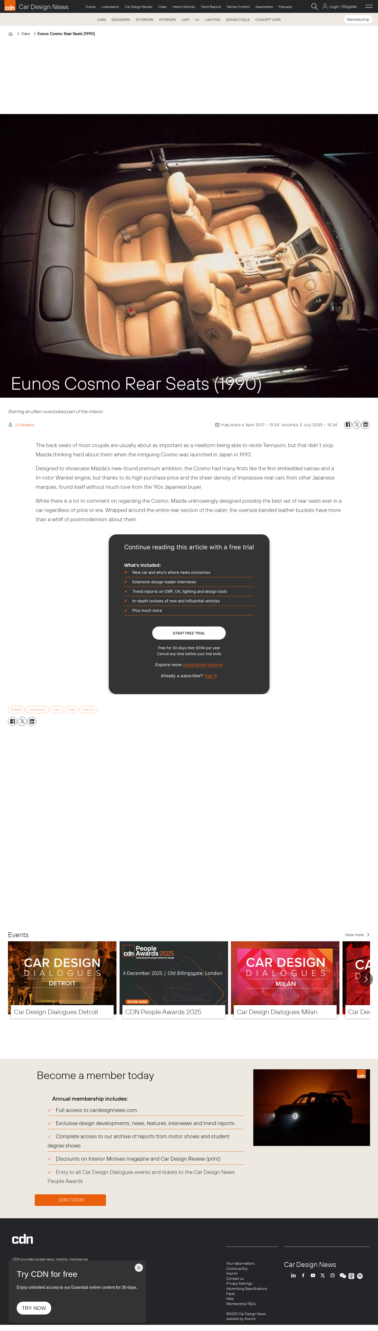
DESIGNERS (121, 20)
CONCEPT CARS (268, 20)
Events (91, 7)
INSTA (334, 1276)
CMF (185, 20)
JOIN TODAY (71, 1200)
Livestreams (110, 7)
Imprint (232, 1273)
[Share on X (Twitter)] (357, 425)
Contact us (235, 1278)
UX (197, 20)
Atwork (250, 1318)
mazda (16, 709)
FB (304, 1276)
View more (354, 934)
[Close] (139, 1268)
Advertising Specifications (246, 1288)
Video (162, 7)
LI (295, 1276)
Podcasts (285, 7)
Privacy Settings (239, 1283)
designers (37, 709)
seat (71, 709)
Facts (230, 1293)
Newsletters (264, 7)
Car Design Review (138, 7)
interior (88, 709)
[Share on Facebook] (348, 425)
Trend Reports (211, 7)
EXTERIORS (145, 20)
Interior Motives (184, 7)
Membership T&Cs (241, 1303)
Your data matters (240, 1263)
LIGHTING (212, 20)
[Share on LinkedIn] (365, 425)
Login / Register (343, 6)
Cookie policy (237, 1268)
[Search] (314, 6)
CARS (101, 20)
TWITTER (324, 1276)
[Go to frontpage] (36, 5)
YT (314, 1276)
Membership (358, 19)
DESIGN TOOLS (238, 20)
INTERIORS (167, 20)
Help (230, 1298)
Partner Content (238, 7)
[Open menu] (369, 6)
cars (57, 709)
